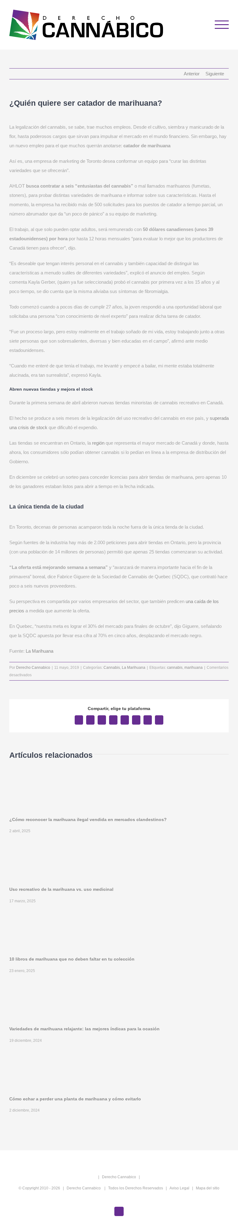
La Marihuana (39, 651)
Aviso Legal (179, 1188)
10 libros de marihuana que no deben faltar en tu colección (71, 959)
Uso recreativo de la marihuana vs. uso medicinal (61, 889)
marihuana (193, 667)
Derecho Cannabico (33, 667)
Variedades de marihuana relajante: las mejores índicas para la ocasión (84, 1028)
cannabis (175, 667)
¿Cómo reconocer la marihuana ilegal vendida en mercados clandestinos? (88, 819)
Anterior (192, 73)
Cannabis (112, 667)
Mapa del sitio (207, 1188)
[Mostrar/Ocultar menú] (222, 24)
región (98, 443)
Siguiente (214, 73)
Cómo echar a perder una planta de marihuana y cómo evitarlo (75, 1098)
